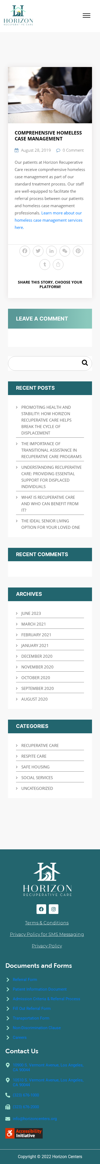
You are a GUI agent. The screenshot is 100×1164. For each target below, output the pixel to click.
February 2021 (36, 634)
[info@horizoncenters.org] (7, 1118)
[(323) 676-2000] (7, 1107)
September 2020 (37, 688)
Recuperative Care (40, 745)
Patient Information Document (40, 989)
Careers (20, 1037)
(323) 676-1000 (26, 1095)
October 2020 (35, 677)
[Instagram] (53, 909)
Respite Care (33, 756)
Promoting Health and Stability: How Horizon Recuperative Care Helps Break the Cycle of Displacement (46, 420)
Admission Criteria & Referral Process (46, 998)
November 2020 (37, 667)
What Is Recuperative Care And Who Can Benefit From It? (50, 503)
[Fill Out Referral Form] (7, 1008)
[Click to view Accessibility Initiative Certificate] (24, 1132)
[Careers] (7, 1037)
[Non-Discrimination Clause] (7, 1027)
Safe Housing (35, 766)
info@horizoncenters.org (35, 1118)
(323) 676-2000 (26, 1107)
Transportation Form (31, 1018)
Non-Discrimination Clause (37, 1027)
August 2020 (34, 699)
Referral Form (25, 979)
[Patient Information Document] (7, 989)
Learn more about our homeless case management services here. (48, 220)
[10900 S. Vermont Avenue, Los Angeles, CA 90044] (7, 1065)
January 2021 (35, 645)
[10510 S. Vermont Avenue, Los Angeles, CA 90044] (7, 1080)
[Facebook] (41, 909)
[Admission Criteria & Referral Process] (7, 998)
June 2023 (31, 613)
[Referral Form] (7, 979)
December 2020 (37, 656)
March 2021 (33, 624)
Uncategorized (37, 788)
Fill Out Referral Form (32, 1008)
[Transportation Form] (7, 1018)
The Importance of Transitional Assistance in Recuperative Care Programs (51, 450)
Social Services (37, 777)
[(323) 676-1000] (7, 1095)
